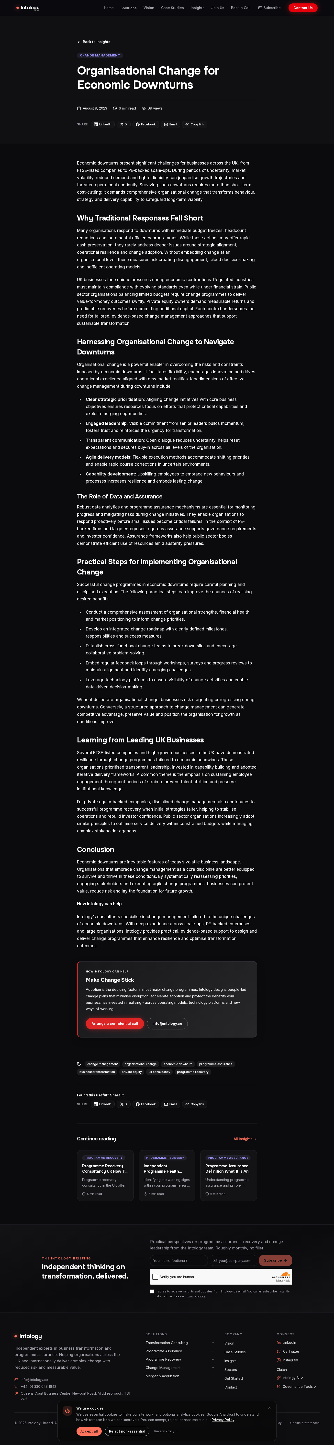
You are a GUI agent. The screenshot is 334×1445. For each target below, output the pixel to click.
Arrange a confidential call (115, 1023)
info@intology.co (167, 1023)
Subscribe (272, 8)
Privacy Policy (223, 1420)
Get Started (233, 1378)
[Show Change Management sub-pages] (213, 1367)
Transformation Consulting (167, 1343)
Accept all (89, 1431)
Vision (149, 8)
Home (109, 8)
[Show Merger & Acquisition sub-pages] (213, 1376)
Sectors (230, 1370)
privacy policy (195, 1296)
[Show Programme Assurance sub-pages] (213, 1351)
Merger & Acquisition (162, 1376)
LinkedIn (289, 1342)
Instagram (290, 1360)
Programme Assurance (164, 1351)
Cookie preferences (305, 1423)
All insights (243, 1139)
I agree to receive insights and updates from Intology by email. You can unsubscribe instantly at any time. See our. (223, 1294)
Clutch (282, 1370)
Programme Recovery (163, 1359)
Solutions (129, 8)
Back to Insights (96, 42)
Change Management (163, 1368)
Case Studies (172, 8)
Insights (197, 8)
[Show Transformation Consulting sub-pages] (213, 1343)
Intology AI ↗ (293, 1378)
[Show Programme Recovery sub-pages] (213, 1359)
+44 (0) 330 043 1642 (38, 1386)
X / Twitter (291, 1351)
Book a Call (240, 8)
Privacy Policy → (166, 1431)
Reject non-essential (127, 1431)
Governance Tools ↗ (300, 1386)
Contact (230, 1387)
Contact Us (303, 8)
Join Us (217, 8)
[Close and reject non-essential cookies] (269, 1408)
